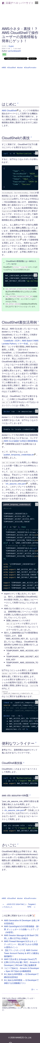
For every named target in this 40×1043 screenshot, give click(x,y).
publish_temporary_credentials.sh (19, 454)
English (11, 46)
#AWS (4, 67)
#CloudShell (11, 67)
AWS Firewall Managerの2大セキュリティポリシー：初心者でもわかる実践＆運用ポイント (21, 944)
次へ (34, 989)
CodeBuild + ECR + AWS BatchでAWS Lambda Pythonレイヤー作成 (20, 342)
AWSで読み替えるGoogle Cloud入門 (20, 959)
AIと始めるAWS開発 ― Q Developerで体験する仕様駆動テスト (21, 981)
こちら (18, 1008)
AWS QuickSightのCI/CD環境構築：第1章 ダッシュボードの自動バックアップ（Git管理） (21, 929)
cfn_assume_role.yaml (16, 483)
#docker (20, 67)
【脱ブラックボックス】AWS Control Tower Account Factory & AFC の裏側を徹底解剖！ (21, 953)
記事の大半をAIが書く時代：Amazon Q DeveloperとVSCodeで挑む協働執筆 (21, 963)
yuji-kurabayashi (14, 51)
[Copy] (37, 153)
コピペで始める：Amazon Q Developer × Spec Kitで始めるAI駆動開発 (21, 969)
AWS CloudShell (9, 110)
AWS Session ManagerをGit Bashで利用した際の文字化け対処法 (21, 937)
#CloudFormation (30, 67)
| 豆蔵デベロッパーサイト (19, 2)
